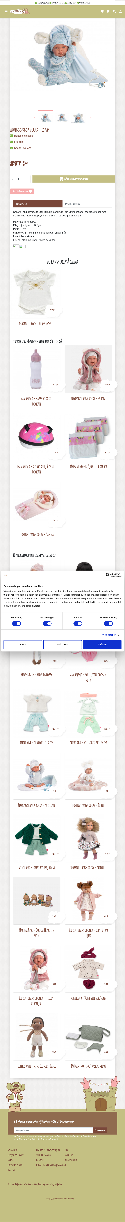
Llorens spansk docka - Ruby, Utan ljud (88, 933)
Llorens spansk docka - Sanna (37, 534)
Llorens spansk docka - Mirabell (88, 867)
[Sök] (111, 11)
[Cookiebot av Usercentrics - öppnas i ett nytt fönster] (108, 575)
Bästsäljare (71, 1160)
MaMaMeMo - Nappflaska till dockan (36, 401)
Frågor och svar (15, 1155)
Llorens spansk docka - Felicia (88, 398)
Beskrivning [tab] (21, 203)
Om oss (11, 1170)
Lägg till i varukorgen (73, 179)
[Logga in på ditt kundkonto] (117, 11)
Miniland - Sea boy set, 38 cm (36, 742)
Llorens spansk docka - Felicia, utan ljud (36, 1001)
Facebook (32, 1184)
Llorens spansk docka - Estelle (88, 805)
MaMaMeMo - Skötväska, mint (88, 1066)
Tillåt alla (102, 644)
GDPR (10, 1160)
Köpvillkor (12, 1149)
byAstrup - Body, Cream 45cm (35, 324)
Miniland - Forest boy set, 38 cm (37, 867)
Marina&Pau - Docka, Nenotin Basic (36, 933)
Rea (66, 1149)
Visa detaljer (109, 634)
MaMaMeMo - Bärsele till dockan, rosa (88, 677)
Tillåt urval (62, 644)
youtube (58, 1184)
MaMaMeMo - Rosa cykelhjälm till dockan (36, 469)
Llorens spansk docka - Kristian (36, 805)
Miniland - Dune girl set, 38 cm (88, 998)
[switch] (47, 623)
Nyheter (69, 1155)
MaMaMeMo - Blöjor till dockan (88, 466)
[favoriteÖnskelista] (98, 11)
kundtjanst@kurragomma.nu (51, 1165)
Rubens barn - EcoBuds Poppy (36, 674)
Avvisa (22, 644)
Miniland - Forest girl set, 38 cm (88, 742)
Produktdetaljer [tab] (72, 203)
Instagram (43, 1184)
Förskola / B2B (15, 1165)
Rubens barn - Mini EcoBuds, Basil (37, 1066)
